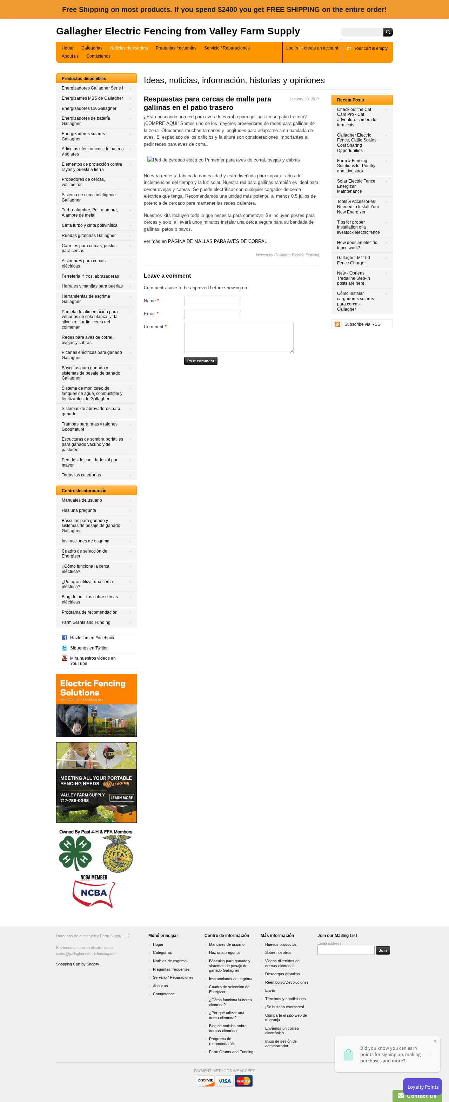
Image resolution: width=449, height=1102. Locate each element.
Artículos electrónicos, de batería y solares (93, 151)
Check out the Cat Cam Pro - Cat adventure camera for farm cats (357, 117)
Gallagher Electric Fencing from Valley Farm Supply (178, 31)
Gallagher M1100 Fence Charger (353, 260)
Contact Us (420, 1096)
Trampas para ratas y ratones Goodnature (90, 427)
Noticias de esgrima (129, 48)
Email (151, 313)
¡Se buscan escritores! (284, 1007)
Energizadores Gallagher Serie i (92, 88)
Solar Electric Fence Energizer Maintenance (356, 186)
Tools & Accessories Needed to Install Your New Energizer (358, 207)
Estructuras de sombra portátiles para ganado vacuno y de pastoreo (92, 444)
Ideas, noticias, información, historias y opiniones (234, 80)
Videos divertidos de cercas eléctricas (282, 963)
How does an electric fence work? (357, 245)
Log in (292, 48)
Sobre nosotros (278, 952)
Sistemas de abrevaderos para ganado (91, 411)
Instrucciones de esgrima (85, 541)
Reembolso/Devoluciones (287, 982)
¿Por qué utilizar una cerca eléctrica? (87, 584)
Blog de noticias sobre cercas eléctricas (90, 599)
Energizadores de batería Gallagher (86, 121)
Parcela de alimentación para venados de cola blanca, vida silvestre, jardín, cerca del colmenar (90, 319)
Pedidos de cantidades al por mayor (90, 462)
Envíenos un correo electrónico (282, 1030)
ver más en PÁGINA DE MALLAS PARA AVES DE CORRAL (205, 241)
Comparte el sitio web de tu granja (286, 1017)
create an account (321, 48)
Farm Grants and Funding (86, 622)
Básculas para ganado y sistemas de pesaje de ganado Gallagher (91, 373)
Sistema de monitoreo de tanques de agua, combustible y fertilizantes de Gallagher (92, 393)
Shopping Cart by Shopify (77, 964)
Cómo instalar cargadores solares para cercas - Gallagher (355, 301)
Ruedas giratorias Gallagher (89, 235)
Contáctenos (98, 56)
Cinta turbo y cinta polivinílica (90, 225)
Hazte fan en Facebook (92, 637)
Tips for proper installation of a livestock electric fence (358, 227)
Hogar (68, 48)
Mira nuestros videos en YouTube (93, 661)
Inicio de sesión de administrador (281, 1043)
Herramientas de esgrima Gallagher (86, 299)
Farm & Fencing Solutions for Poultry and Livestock (356, 166)
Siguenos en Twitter (89, 648)
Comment (155, 326)
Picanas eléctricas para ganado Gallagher (92, 355)
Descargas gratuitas (282, 974)
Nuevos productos (281, 944)
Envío (270, 990)
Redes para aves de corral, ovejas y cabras (87, 340)
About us (70, 56)
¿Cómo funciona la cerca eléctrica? (85, 569)
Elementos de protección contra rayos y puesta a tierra (92, 167)
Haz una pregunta (79, 510)
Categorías (91, 48)
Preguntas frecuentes (176, 48)
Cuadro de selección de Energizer (84, 554)
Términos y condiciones (285, 999)
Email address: (330, 943)
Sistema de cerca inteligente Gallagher (89, 197)
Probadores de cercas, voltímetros (83, 182)
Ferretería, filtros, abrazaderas (90, 276)
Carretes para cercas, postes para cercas (89, 248)
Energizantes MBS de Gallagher (92, 98)
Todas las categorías (81, 475)
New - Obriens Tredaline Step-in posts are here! (353, 278)
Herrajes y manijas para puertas (92, 286)
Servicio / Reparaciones (227, 48)
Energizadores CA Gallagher (89, 108)
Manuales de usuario (82, 500)
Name (151, 300)
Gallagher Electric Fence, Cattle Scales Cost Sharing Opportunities (356, 143)
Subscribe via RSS (362, 324)
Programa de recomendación (90, 612)
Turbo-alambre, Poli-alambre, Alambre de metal (90, 212)
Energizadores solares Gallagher (83, 136)
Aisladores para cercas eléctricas (84, 263)
